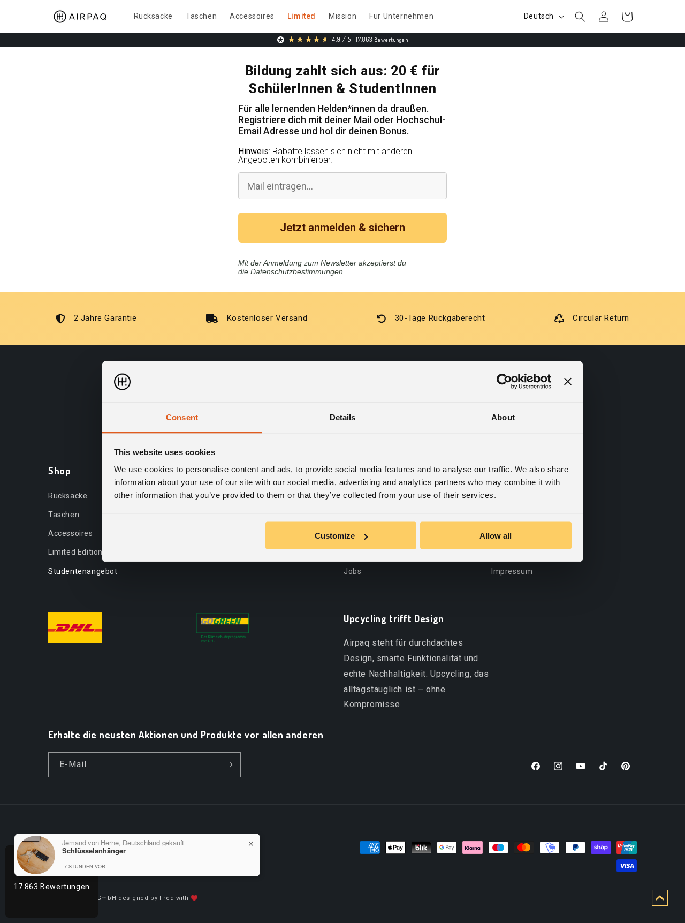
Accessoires (70, 532)
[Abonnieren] (228, 764)
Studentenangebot (83, 570)
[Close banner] (568, 381)
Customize (335, 535)
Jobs (352, 570)
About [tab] (503, 416)
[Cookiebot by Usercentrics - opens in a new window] (504, 382)
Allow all (496, 535)
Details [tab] (343, 416)
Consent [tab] (182, 416)
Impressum (511, 570)
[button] (580, 16)
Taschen (63, 514)
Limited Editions (77, 552)
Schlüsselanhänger (94, 850)
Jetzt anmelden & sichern (342, 227)
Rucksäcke (67, 495)
